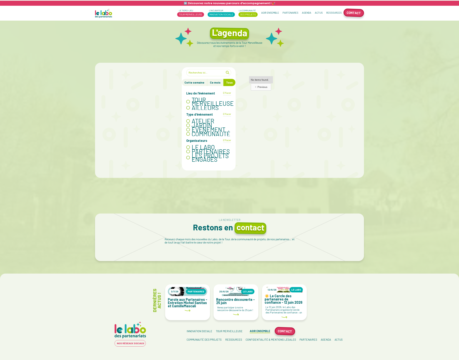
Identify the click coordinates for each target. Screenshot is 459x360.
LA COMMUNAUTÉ (247, 12)
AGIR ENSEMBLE (270, 12)
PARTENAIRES (290, 12)
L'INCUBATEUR (220, 12)
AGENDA (306, 12)
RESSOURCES (334, 12)
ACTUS (319, 12)
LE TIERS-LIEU (189, 12)
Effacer (227, 92)
